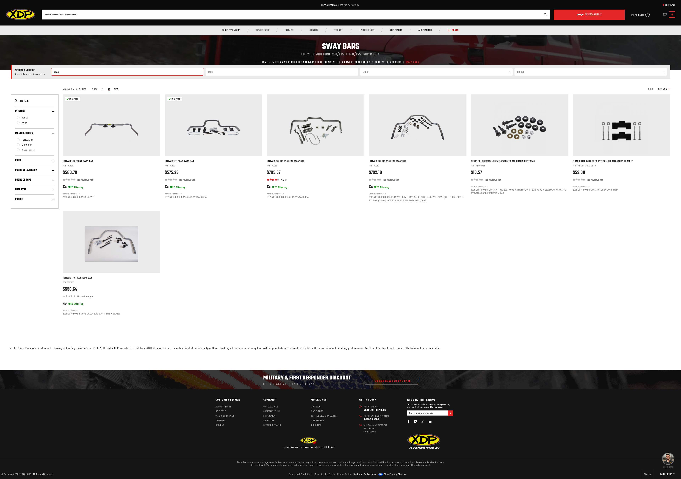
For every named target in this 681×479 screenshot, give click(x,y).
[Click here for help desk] (668, 460)
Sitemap (647, 474)
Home (265, 62)
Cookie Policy (328, 474)
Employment (269, 415)
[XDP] (20, 14)
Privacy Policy (344, 474)
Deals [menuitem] (455, 30)
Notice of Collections (364, 474)
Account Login (223, 406)
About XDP (268, 420)
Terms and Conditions (300, 474)
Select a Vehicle (593, 14)
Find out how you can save (391, 380)
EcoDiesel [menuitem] (339, 30)
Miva (316, 474)
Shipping (220, 420)
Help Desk (670, 5)
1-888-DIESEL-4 (371, 419)
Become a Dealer (272, 425)
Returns (219, 425)
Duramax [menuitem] (313, 30)
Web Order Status (224, 415)
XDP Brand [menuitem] (396, 30)
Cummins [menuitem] (289, 30)
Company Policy (271, 411)
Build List (316, 425)
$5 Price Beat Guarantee (323, 415)
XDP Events (317, 411)
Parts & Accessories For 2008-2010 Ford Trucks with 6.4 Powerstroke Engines (321, 62)
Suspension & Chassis (388, 62)
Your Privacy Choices (395, 474)
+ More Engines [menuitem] (366, 30)
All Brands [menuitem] (425, 30)
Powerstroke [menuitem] (262, 30)
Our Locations (270, 406)
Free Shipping (328, 5)
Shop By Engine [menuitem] (231, 30)
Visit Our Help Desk (375, 409)
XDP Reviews (318, 420)
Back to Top (666, 474)
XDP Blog (316, 406)
